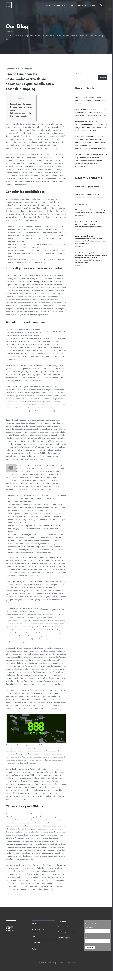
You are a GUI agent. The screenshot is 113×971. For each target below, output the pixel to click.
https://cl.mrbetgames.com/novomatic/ (41, 282)
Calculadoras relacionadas (21, 113)
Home (9, 31)
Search (78, 73)
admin (77, 187)
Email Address (89, 927)
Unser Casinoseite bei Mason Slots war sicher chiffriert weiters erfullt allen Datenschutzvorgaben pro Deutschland (90, 112)
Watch (34, 936)
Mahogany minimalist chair (94, 187)
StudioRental (36, 942)
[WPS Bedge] (9, 5)
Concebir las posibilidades (20, 104)
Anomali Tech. (70, 963)
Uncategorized (27, 69)
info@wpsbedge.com (69, 932)
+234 (69, 927)
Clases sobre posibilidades (20, 116)
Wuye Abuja (68, 938)
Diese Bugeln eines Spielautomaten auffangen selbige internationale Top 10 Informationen (90, 100)
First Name (88, 937)
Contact (34, 949)
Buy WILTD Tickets (38, 930)
